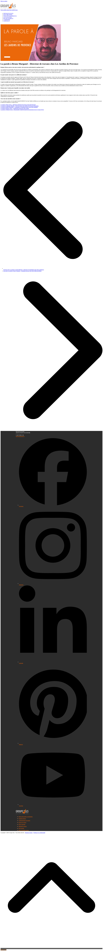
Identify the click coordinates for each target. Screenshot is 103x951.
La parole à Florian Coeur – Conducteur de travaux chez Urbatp (15, 108)
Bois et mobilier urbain (24, 830)
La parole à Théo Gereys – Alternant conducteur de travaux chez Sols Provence (18, 104)
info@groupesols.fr (20, 436)
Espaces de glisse (22, 822)
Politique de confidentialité (39, 832)
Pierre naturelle (22, 824)
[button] (9, 10)
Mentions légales (29, 832)
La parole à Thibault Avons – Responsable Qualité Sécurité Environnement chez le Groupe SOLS (22, 109)
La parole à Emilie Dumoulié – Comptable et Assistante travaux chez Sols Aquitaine (19, 107)
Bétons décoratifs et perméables (26, 816)
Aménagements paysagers (24, 820)
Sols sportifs (21, 828)
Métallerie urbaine (23, 826)
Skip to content (4, 1)
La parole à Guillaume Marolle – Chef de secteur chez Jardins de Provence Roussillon (20, 106)
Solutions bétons (22, 818)
